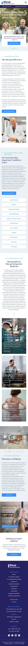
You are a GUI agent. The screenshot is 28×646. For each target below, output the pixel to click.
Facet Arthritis (14, 228)
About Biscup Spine (9, 111)
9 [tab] (23, 452)
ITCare (22, 643)
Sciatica (14, 204)
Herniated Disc (14, 223)
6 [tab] (16, 452)
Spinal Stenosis (14, 200)
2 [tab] (14, 48)
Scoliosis (14, 232)
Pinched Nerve (14, 237)
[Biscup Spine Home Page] (7, 2)
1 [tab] (11, 48)
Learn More (9, 495)
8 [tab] (20, 452)
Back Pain (14, 242)
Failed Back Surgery (14, 209)
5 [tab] (14, 452)
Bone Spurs (14, 246)
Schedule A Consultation (21, 6)
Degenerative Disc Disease (14, 218)
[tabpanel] (14, 29)
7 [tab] (18, 452)
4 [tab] (11, 452)
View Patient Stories (14, 43)
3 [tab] (16, 48)
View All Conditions (9, 193)
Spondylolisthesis (14, 214)
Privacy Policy (8, 643)
